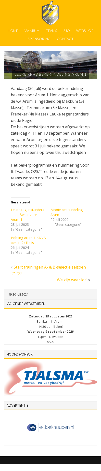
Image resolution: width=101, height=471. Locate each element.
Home (13, 31)
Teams (51, 31)
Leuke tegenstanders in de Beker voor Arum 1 (27, 214)
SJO (66, 31)
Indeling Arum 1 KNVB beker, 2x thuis (28, 240)
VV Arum (32, 31)
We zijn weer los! (72, 280)
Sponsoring (39, 39)
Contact (65, 39)
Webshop (84, 31)
